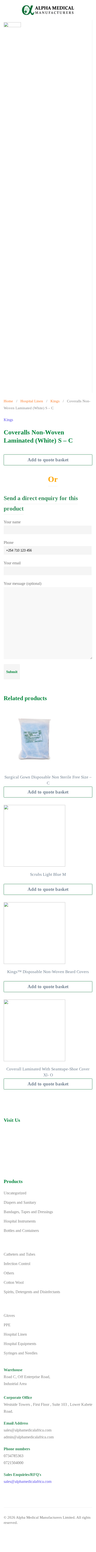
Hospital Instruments (20, 1221)
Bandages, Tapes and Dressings (28, 1212)
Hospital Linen (31, 401)
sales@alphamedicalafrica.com (27, 1481)
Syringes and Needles (20, 1353)
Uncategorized (15, 1193)
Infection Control (17, 1264)
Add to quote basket (48, 459)
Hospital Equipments (20, 1344)
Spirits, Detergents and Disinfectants (32, 1292)
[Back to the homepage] (48, 10)
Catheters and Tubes (19, 1254)
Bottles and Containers (21, 1230)
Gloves (9, 1315)
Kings (55, 401)
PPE (7, 1325)
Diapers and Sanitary (20, 1202)
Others (9, 1273)
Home (8, 401)
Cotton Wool (14, 1282)
